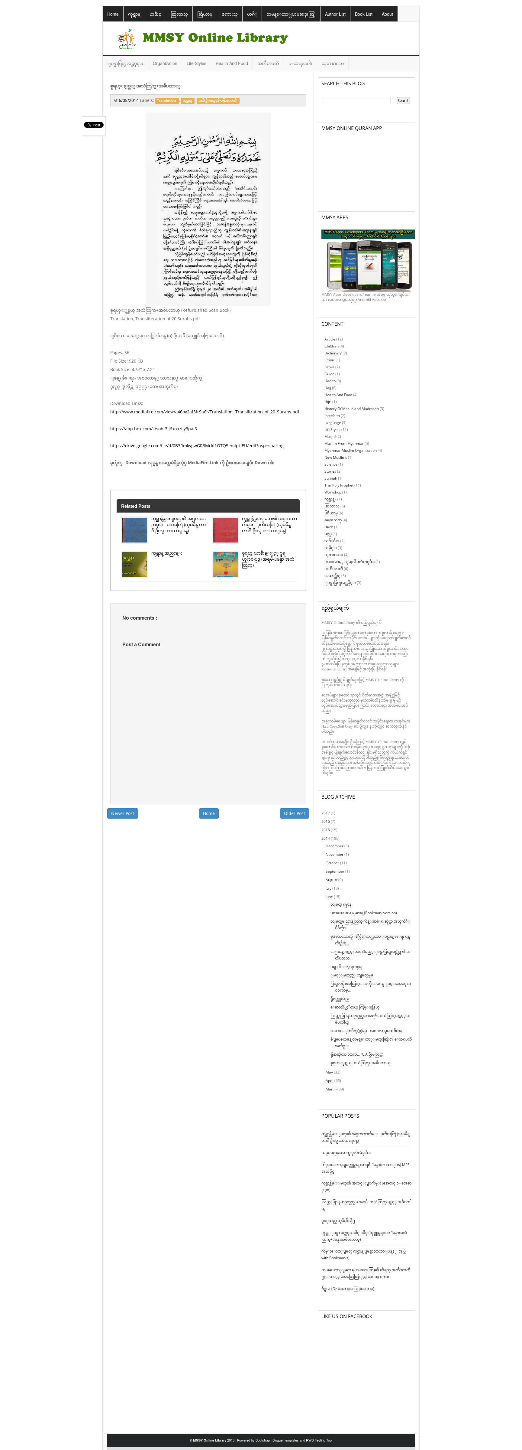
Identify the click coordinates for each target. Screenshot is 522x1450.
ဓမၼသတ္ (333, 520)
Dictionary (333, 353)
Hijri (327, 401)
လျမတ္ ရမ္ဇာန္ (340, 904)
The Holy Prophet (338, 485)
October (333, 862)
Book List (363, 14)
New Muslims (335, 457)
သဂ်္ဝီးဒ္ (331, 540)
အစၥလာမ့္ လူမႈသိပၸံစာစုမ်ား (349, 561)
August (332, 879)
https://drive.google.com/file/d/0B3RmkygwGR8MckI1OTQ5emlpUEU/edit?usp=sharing (197, 445)
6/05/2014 (129, 100)
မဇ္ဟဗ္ (328, 533)
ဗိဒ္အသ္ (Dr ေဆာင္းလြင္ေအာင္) (347, 1288)
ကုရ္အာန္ (134, 14)
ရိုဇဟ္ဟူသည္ (339, 998)
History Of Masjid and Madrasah (351, 408)
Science (330, 464)
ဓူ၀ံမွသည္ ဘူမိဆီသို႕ (338, 1220)
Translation (167, 101)
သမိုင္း (330, 547)
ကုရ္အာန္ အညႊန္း (166, 553)
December (335, 846)
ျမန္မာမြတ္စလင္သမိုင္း (125, 63)
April (330, 1080)
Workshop (332, 492)
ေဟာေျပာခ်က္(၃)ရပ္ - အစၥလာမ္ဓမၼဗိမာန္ (366, 1030)
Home (113, 14)
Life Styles (196, 63)
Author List (335, 14)
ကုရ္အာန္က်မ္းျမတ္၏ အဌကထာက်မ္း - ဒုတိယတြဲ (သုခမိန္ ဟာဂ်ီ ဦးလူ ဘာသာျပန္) (269, 524)
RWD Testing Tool (319, 1440)
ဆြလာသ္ (179, 14)
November (335, 854)
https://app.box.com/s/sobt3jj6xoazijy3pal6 (153, 429)
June (330, 896)
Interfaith (332, 415)
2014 (326, 838)
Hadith (330, 380)
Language (332, 422)
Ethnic (329, 360)
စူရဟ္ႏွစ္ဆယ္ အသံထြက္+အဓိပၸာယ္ (360, 1062)
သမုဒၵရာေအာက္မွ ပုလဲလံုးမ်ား (346, 1152)
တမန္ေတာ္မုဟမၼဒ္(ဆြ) (291, 14)
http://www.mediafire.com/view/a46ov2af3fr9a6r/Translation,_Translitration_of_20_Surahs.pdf (204, 412)
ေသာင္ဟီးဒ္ (332, 575)
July (329, 888)
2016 (326, 821)
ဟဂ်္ (252, 14)
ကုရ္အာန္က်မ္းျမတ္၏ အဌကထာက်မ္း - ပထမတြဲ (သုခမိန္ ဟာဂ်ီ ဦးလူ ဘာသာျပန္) (178, 524)
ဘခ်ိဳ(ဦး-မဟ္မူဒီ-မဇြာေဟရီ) (217, 101)
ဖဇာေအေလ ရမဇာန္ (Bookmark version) (363, 912)
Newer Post (122, 813)
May (330, 1072)
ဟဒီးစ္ (155, 14)
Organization (165, 63)
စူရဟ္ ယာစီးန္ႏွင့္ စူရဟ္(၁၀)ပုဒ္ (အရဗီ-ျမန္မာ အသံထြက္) (268, 559)
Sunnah (330, 478)
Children (331, 346)
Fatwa (329, 367)
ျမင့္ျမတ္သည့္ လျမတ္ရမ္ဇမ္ (351, 975)
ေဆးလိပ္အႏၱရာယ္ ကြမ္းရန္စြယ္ (355, 1007)
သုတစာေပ (333, 63)
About (387, 14)
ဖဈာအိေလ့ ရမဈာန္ (346, 966)
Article (329, 339)
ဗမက (328, 526)
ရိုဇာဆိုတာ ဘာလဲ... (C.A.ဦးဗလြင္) (356, 1054)
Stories (330, 471)
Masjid (330, 436)
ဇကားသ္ (230, 14)
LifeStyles (332, 429)
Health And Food (232, 63)
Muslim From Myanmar (344, 443)
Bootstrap (263, 1440)
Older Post (294, 813)
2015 (326, 830)
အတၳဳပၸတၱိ (268, 63)
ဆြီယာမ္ (204, 14)
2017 (326, 813)
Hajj (327, 387)
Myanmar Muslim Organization (350, 450)
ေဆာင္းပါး (300, 63)
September (335, 871)
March (331, 1089)
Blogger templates (286, 1440)
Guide (329, 373)
